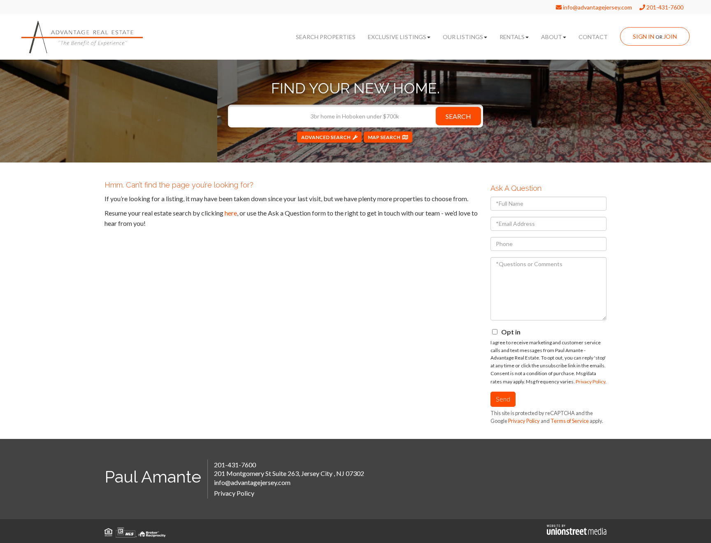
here (231, 213)
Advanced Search (326, 137)
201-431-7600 (664, 7)
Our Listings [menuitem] (463, 36)
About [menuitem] (551, 36)
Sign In (643, 36)
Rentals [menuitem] (512, 36)
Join (670, 36)
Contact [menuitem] (593, 36)
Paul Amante (153, 476)
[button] (458, 116)
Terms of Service (570, 421)
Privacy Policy (590, 381)
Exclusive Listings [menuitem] (397, 36)
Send (503, 399)
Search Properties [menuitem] (326, 36)
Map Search (384, 137)
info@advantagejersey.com (597, 7)
